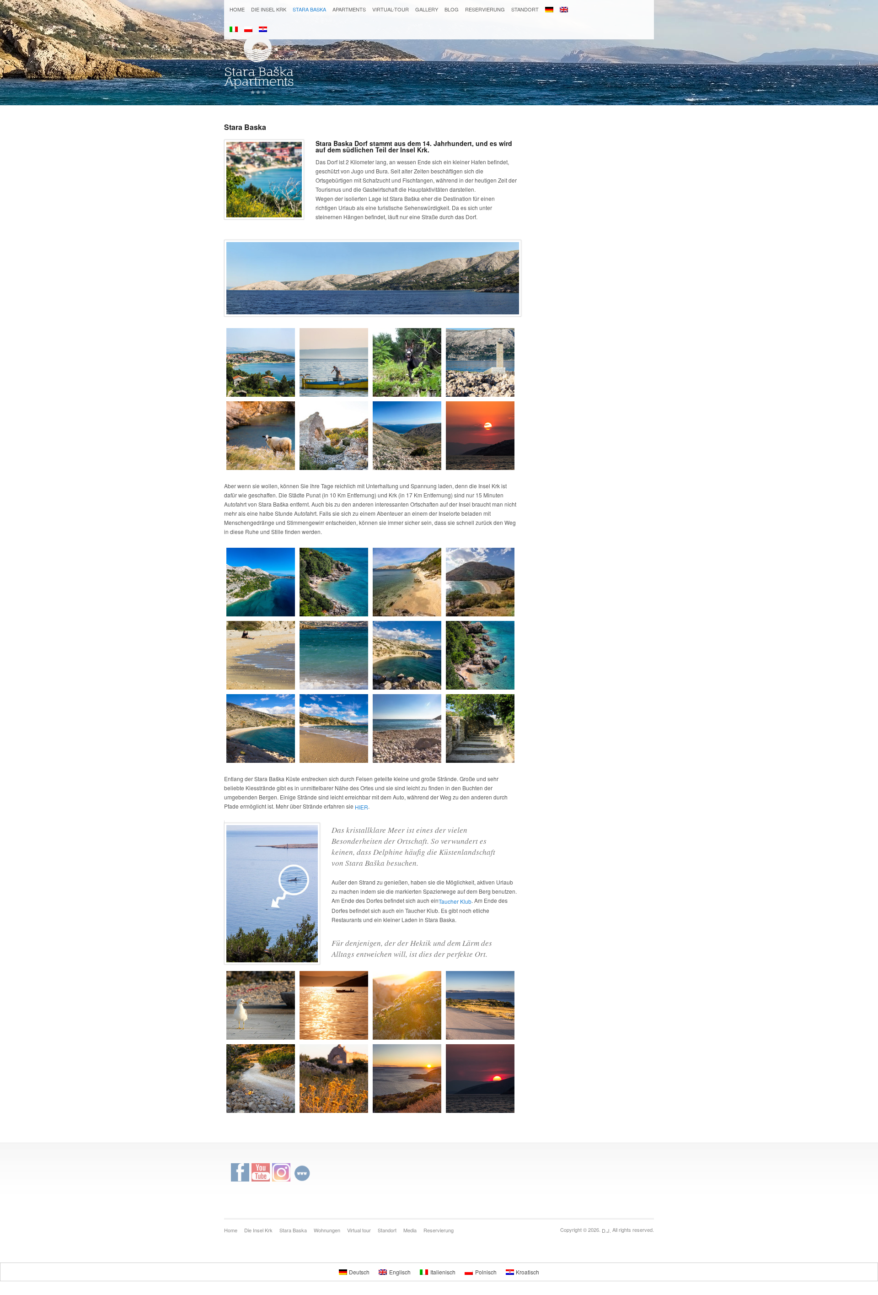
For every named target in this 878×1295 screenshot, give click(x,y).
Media (410, 1230)
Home (237, 9)
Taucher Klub (455, 901)
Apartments (349, 9)
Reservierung (485, 9)
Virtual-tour (390, 9)
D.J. (606, 1230)
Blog (451, 9)
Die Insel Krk (268, 9)
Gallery (426, 9)
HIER (361, 806)
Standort (525, 9)
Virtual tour (359, 1230)
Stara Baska (309, 9)
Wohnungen (327, 1230)
